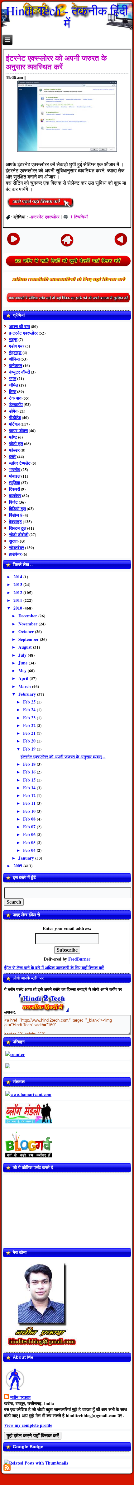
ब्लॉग (12, 456)
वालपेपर (15, 495)
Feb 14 (30, 787)
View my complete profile (28, 1425)
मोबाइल (14, 476)
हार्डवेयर (15, 554)
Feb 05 (30, 842)
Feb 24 (30, 709)
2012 (18, 592)
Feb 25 (30, 702)
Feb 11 (30, 803)
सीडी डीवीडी (18, 534)
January (26, 858)
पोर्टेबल (14, 424)
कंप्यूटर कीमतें (19, 372)
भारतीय (14, 469)
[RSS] (7, 1467)
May (23, 670)
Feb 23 (30, 717)
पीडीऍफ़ (15, 417)
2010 (18, 608)
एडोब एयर (16, 346)
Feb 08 (30, 819)
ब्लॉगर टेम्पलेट (20, 463)
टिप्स (12, 391)
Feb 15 (30, 780)
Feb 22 (30, 725)
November (28, 623)
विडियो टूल (17, 508)
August (25, 647)
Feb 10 (30, 811)
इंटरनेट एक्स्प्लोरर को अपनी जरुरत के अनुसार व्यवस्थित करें (56, 62)
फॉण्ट (13, 437)
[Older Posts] (121, 239)
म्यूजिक (14, 482)
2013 (18, 584)
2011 (18, 600)
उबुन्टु (13, 339)
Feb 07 (30, 826)
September (29, 639)
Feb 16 (30, 772)
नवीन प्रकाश (20, 1397)
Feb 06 (30, 834)
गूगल (12, 378)
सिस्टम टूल (17, 528)
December (28, 615)
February (27, 694)
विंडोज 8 (15, 515)
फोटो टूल (16, 443)
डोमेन (13, 411)
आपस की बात (19, 326)
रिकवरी (14, 489)
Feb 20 (30, 741)
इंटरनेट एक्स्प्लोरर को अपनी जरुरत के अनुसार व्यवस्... (63, 756)
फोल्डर (14, 450)
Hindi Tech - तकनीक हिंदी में (67, 16)
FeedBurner (79, 959)
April (24, 678)
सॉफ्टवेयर (16, 547)
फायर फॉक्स (18, 430)
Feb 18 (30, 764)
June (23, 662)
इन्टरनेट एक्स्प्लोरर (45, 216)
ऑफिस (14, 359)
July (23, 655)
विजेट (13, 502)
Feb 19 (30, 749)
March (25, 686)
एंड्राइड (15, 352)
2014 (18, 576)
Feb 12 (30, 795)
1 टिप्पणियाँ (79, 216)
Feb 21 (30, 733)
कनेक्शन (15, 365)
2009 (18, 865)
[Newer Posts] (13, 239)
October (26, 631)
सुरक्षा (13, 541)
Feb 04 (30, 850)
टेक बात (15, 398)
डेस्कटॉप (16, 404)
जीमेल (13, 385)
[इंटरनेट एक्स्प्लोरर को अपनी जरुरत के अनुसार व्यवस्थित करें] (40, 207)
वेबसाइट (15, 521)
